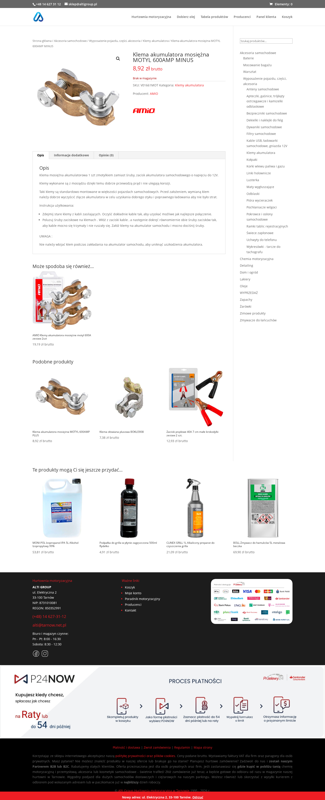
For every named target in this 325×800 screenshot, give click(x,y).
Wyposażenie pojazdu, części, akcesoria (114, 41)
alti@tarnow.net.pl (49, 625)
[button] (118, 59)
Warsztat (249, 72)
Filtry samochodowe (261, 134)
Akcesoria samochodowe (70, 41)
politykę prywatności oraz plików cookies (145, 756)
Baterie (248, 58)
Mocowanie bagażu (257, 65)
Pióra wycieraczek (260, 200)
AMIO (154, 93)
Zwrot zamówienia (157, 747)
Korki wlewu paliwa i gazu (266, 166)
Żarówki (245, 306)
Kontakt (130, 610)
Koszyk (287, 17)
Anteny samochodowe (263, 89)
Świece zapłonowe (260, 233)
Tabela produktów (214, 17)
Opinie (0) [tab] (106, 155)
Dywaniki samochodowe (264, 127)
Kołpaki (252, 159)
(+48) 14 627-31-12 (49, 616)
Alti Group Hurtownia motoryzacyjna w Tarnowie (153, 790)
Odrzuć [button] (197, 797)
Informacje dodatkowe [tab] (71, 155)
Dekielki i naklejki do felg (265, 120)
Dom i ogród (249, 272)
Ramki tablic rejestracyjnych (267, 226)
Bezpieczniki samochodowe (267, 113)
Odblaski (253, 194)
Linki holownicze (259, 173)
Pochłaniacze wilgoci (262, 207)
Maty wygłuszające (260, 187)
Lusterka (253, 180)
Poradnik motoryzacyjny (142, 599)
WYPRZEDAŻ (249, 293)
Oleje (244, 286)
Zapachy (246, 299)
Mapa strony (203, 747)
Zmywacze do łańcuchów (258, 320)
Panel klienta (266, 17)
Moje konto (133, 593)
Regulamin (182, 747)
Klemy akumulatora (156, 41)
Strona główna (42, 41)
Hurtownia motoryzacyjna (151, 17)
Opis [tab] (40, 155)
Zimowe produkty (253, 313)
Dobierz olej (186, 17)
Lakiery (245, 279)
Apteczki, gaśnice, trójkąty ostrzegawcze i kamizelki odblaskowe (265, 101)
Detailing (246, 265)
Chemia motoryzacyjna (256, 259)
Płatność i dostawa (126, 747)
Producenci (242, 17)
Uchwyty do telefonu (262, 240)
